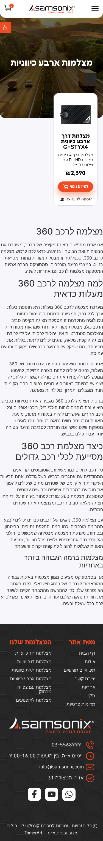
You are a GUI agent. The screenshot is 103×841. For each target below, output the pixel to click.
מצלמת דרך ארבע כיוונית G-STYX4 (75, 141)
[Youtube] (51, 794)
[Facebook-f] (34, 794)
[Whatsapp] (69, 794)
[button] (5, 27)
